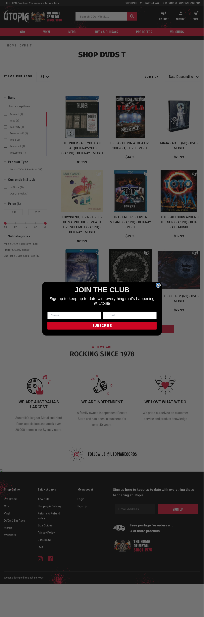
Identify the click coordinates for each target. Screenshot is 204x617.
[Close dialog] (158, 285)
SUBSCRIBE (102, 325)
